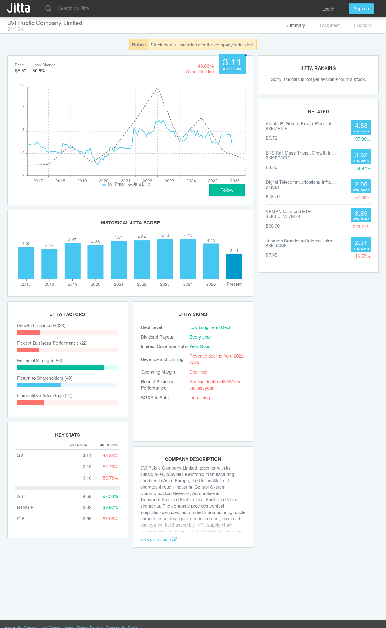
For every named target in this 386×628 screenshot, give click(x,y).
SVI (20, 455)
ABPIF (23, 496)
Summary (295, 25)
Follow (226, 190)
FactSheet (330, 25)
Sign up (361, 8)
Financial (363, 25)
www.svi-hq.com (155, 539)
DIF (20, 518)
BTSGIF (25, 507)
